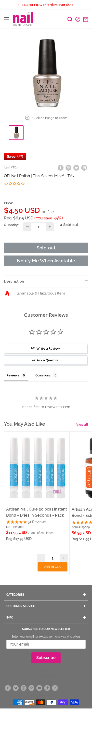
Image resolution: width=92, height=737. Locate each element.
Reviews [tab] (12, 375)
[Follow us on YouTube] (39, 688)
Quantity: (11, 225)
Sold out (46, 247)
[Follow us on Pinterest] (31, 688)
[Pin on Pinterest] (68, 168)
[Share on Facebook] (61, 168)
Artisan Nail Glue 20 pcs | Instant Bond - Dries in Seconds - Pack (36, 512)
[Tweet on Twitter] (76, 168)
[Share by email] (84, 168)
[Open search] (69, 19)
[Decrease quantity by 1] (27, 227)
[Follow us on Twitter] (16, 688)
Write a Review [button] (48, 348)
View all (82, 424)
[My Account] (77, 19)
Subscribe (46, 657)
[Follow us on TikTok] (47, 688)
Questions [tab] (43, 375)
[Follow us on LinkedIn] (55, 688)
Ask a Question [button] (48, 360)
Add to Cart (52, 567)
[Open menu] (6, 19)
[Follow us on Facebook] (8, 688)
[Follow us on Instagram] (23, 688)
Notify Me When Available (46, 260)
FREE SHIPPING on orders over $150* (46, 5)
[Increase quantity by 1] (49, 227)
